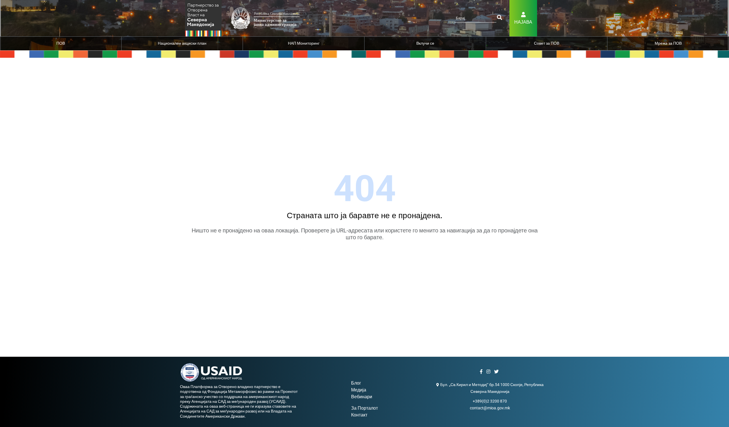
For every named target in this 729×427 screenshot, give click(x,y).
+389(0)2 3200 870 (490, 401)
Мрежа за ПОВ (668, 43)
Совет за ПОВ (546, 43)
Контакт (359, 415)
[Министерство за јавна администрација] (203, 18)
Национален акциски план (182, 43)
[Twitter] (497, 372)
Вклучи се (425, 43)
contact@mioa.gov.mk (490, 408)
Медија (358, 390)
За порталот (364, 408)
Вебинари (361, 396)
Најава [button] (523, 22)
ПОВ (60, 43)
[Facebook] (482, 372)
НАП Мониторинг (304, 43)
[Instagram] (489, 372)
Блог (356, 383)
